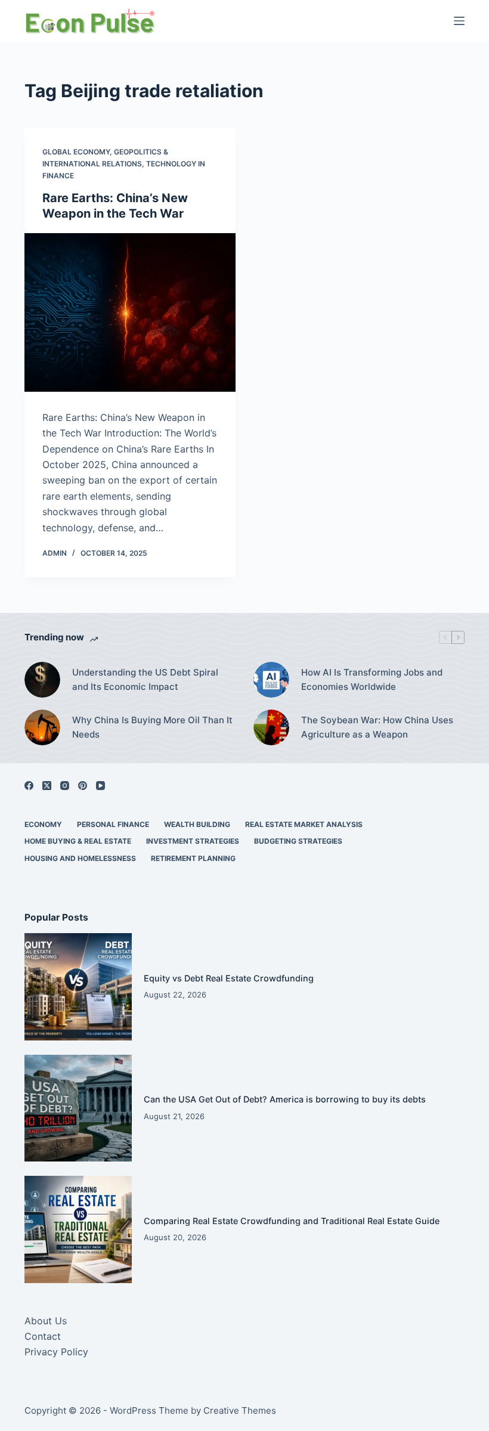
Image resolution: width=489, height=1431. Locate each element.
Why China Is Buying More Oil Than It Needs (152, 727)
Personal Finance (113, 824)
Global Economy (76, 151)
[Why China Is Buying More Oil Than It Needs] (42, 727)
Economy (43, 824)
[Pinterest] (82, 785)
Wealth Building (197, 824)
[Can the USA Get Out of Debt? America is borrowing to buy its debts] (78, 1108)
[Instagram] (64, 785)
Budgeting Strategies (298, 841)
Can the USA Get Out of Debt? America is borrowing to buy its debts (285, 1099)
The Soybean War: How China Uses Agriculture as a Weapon (377, 727)
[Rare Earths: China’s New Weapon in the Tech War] (130, 312)
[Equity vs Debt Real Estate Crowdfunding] (78, 986)
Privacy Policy (56, 1352)
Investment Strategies (192, 841)
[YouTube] (100, 785)
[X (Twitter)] (46, 785)
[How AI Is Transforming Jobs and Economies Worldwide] (271, 680)
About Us (45, 1321)
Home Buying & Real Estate (77, 841)
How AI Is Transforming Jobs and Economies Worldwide (371, 680)
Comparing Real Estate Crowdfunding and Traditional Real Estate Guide (292, 1221)
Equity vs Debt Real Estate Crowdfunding (229, 978)
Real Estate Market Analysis (304, 824)
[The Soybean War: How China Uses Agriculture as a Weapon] (271, 727)
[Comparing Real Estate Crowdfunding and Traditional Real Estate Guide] (78, 1229)
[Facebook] (28, 785)
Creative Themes (239, 1410)
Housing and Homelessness (80, 858)
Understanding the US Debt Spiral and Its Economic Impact (145, 680)
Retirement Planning (193, 858)
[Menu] (459, 21)
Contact (42, 1336)
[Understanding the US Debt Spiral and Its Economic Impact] (42, 680)
